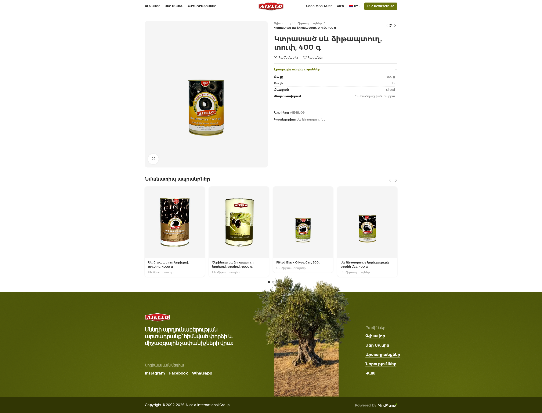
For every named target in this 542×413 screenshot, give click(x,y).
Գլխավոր (281, 23)
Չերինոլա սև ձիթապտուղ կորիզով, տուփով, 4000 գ (233, 265)
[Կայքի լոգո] (271, 6)
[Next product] (395, 25)
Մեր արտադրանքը (380, 6)
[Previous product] (386, 25)
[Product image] (367, 222)
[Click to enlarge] (153, 159)
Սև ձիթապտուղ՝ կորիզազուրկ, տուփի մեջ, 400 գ (364, 265)
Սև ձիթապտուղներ (307, 23)
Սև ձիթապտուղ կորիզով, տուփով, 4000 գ (168, 265)
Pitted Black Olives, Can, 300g (298, 262)
